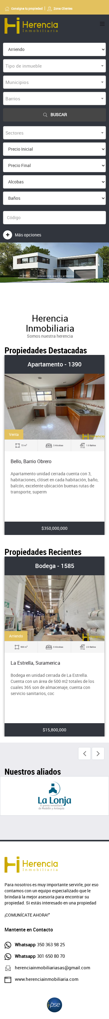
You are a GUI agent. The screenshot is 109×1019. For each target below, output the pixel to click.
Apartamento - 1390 (54, 364)
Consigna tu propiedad (27, 8)
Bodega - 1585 (54, 566)
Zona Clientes (63, 8)
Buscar (59, 114)
